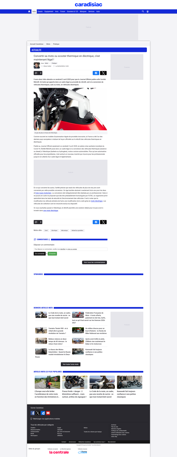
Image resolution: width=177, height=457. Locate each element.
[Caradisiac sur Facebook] (33, 413)
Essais (40, 11)
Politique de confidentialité (119, 430)
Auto (98, 11)
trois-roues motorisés (43, 193)
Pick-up (59, 433)
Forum (62, 11)
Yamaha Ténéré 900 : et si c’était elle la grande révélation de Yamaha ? (58, 330)
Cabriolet (59, 429)
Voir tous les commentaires (94, 262)
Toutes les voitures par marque (93, 431)
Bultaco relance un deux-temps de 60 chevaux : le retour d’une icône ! (58, 341)
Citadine (33, 427)
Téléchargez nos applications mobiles (46, 419)
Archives (113, 425)
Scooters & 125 (72, 11)
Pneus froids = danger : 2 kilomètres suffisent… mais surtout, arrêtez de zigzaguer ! (74, 394)
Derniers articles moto (43, 307)
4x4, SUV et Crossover (63, 431)
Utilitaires (60, 435)
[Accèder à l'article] (41, 315)
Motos (85, 427)
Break (32, 433)
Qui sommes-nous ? (99, 442)
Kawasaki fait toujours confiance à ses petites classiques (93, 352)
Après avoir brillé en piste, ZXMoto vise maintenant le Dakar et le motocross (95, 341)
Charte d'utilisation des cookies (120, 432)
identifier (62, 249)
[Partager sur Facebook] (96, 72)
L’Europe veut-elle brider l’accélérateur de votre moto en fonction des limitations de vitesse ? (47, 394)
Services (91, 11)
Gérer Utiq (114, 436)
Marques (83, 11)
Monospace (34, 435)
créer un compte (72, 249)
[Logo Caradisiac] (88, 8)
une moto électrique (50, 211)
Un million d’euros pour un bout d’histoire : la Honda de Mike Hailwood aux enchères (96, 330)
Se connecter (39, 254)
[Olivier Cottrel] (37, 68)
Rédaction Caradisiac (85, 442)
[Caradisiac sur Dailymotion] (43, 413)
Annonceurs (72, 442)
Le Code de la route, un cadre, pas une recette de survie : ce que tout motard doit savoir (60, 315)
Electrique (54, 230)
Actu (34, 11)
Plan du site (114, 427)
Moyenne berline (35, 429)
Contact (64, 442)
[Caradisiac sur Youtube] (48, 413)
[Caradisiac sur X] (38, 413)
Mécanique (64, 230)
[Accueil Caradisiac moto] (29, 11)
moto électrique (97, 201)
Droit (46, 230)
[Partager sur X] (103, 72)
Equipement (49, 11)
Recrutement (111, 442)
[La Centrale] (59, 454)
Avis (56, 11)
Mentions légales (116, 429)
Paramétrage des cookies (118, 434)
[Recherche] (143, 11)
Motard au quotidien (77, 230)
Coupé (59, 427)
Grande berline (35, 431)
